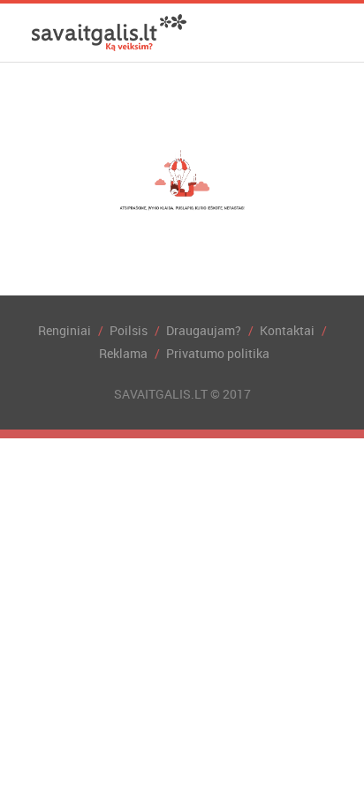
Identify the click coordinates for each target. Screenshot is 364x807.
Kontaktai (287, 330)
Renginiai (64, 330)
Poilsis (129, 330)
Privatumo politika (217, 353)
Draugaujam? (203, 330)
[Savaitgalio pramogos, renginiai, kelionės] (109, 32)
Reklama (123, 353)
